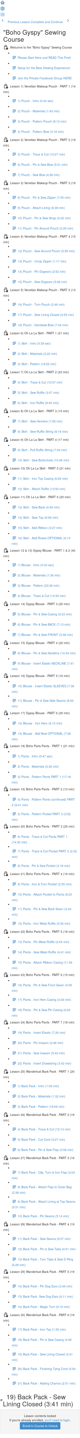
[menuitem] (2, 10)
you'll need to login (57, 1420)
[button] (2, 4)
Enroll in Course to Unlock (40, 1426)
